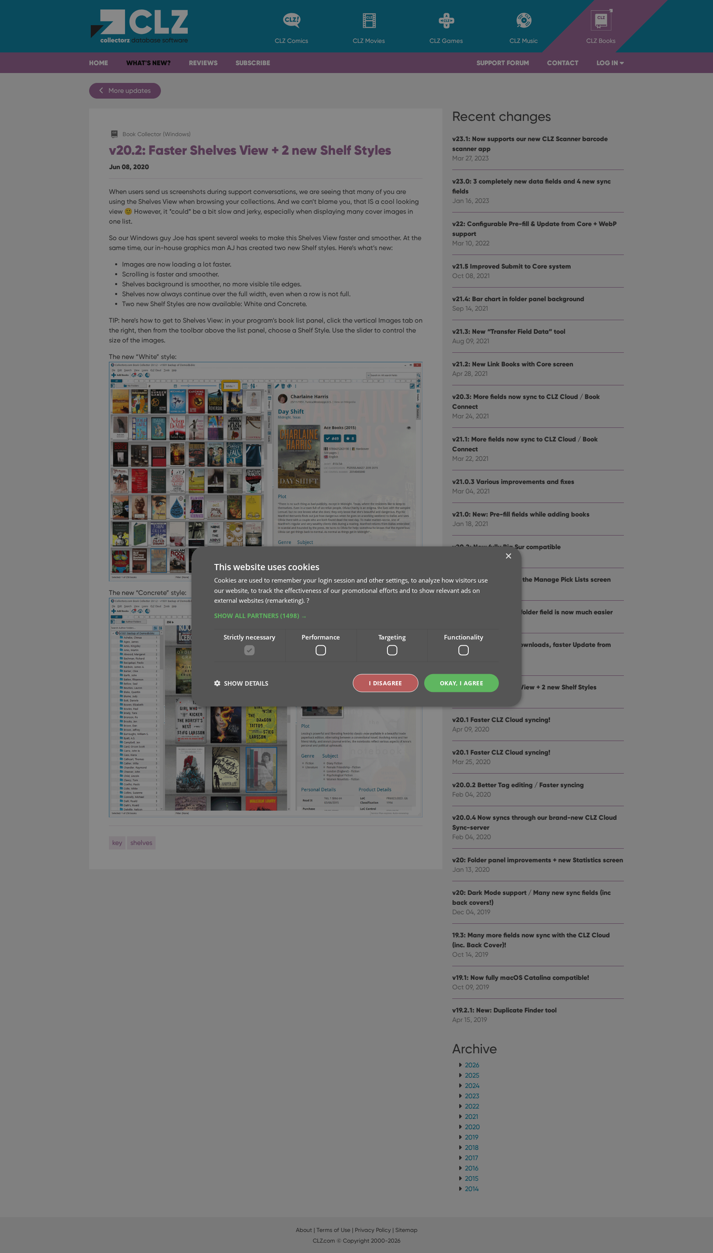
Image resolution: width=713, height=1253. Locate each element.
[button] (356, 615)
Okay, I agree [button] (461, 683)
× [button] (508, 556)
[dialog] (356, 626)
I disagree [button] (385, 683)
